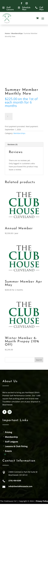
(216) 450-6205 (14, 480)
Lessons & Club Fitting (16, 446)
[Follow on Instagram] (27, 3)
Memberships (17, 33)
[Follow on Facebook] (21, 3)
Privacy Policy (42, 501)
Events (8, 451)
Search (39, 360)
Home (7, 33)
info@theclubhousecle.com (20, 486)
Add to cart (26, 116)
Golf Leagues (11, 441)
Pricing (8, 432)
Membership (11, 437)
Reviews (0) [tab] (13, 144)
